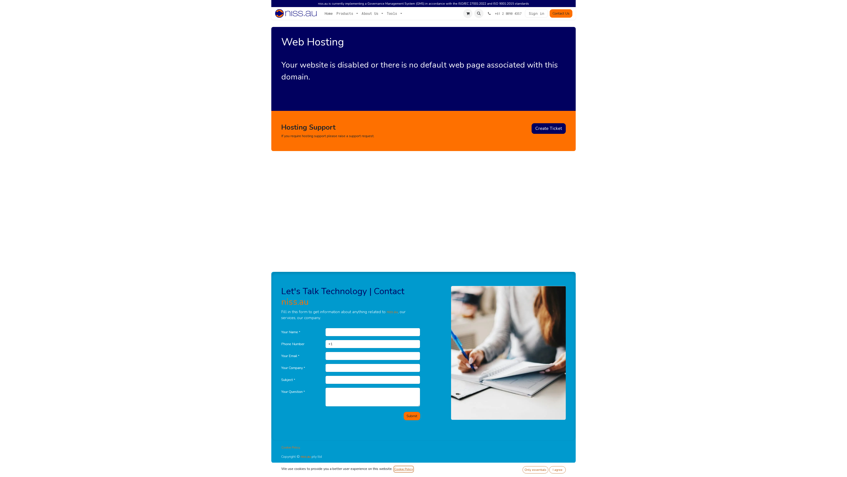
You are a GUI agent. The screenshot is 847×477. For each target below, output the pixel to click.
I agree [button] (557, 470)
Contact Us (561, 13)
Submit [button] (412, 416)
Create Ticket (548, 128)
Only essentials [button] (535, 470)
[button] (478, 13)
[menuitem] (329, 13)
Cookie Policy (290, 447)
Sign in (536, 13)
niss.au (295, 302)
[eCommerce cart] (467, 13)
